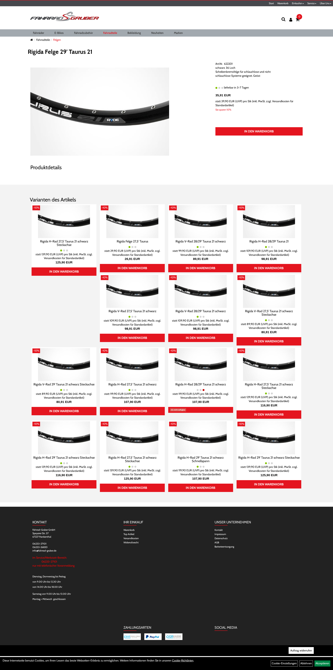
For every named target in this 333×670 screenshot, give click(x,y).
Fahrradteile (110, 33)
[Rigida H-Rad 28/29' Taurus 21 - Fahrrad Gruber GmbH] (269, 221)
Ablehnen (306, 663)
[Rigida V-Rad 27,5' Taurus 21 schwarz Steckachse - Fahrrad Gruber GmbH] (269, 291)
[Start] (31, 39)
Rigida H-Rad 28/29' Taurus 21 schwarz (200, 384)
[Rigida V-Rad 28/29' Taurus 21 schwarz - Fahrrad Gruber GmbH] (201, 221)
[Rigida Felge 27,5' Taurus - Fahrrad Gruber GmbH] (132, 221)
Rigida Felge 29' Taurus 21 (60, 51)
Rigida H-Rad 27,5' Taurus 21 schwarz (132, 384)
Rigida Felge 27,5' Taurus (132, 241)
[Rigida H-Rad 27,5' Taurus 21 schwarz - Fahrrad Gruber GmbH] (132, 364)
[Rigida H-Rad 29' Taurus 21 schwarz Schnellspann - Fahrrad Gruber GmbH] (201, 437)
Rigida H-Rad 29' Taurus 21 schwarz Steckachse (64, 458)
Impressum (220, 534)
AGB (217, 542)
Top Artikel (128, 534)
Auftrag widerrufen (301, 650)
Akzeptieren (322, 663)
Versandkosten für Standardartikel (63, 258)
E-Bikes (59, 33)
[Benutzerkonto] (291, 20)
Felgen (57, 39)
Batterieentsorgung (224, 546)
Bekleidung (134, 33)
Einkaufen (297, 3)
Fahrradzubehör (83, 33)
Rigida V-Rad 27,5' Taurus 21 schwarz (132, 311)
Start (271, 3)
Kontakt (219, 530)
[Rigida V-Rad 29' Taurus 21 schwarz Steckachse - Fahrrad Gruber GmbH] (64, 364)
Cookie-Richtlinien (182, 660)
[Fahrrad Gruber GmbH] (64, 16)
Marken (178, 33)
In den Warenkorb (259, 131)
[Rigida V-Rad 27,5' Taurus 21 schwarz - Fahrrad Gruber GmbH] (132, 291)
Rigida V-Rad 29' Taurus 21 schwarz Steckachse (64, 384)
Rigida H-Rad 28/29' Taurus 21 (269, 241)
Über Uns (325, 3)
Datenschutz (221, 538)
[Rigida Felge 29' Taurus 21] (99, 111)
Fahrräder (38, 33)
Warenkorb (282, 3)
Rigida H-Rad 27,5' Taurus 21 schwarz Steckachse (64, 243)
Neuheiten (157, 33)
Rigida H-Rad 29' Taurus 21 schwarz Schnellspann (201, 459)
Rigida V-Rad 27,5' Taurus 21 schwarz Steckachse (269, 313)
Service (311, 3)
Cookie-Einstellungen (284, 663)
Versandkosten (131, 538)
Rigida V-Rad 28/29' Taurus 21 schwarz (201, 241)
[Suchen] (283, 19)
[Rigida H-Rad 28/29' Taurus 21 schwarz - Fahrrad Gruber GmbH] (201, 364)
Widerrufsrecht (131, 542)
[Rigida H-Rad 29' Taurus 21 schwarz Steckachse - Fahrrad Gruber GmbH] (64, 437)
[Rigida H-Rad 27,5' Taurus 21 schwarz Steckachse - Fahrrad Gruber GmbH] (64, 221)
